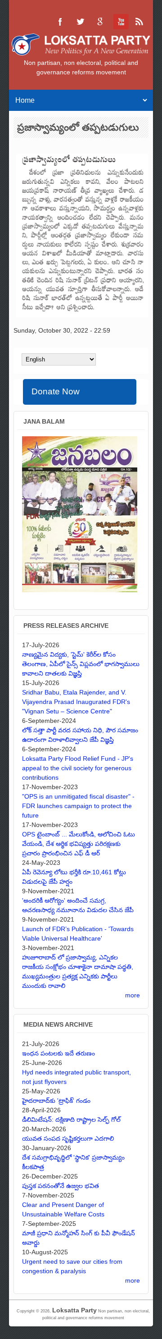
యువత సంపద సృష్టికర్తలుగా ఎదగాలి (68, 1138)
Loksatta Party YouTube (120, 22)
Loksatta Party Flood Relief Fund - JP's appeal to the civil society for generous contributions (77, 768)
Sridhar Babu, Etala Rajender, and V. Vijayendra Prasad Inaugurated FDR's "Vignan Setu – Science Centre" (76, 702)
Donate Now (56, 391)
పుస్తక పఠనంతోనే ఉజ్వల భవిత (60, 1185)
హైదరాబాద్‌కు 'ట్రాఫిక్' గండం (56, 1100)
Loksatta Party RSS (139, 22)
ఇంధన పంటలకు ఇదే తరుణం (58, 1053)
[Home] (81, 53)
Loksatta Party (74, 1310)
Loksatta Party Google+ (100, 22)
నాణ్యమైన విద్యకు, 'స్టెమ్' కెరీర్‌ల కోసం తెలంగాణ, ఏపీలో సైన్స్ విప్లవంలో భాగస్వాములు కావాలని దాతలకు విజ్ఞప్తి (81, 664)
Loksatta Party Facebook (60, 22)
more (132, 995)
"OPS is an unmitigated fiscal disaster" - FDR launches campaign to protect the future (78, 806)
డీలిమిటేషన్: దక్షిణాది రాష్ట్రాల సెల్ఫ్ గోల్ (71, 1119)
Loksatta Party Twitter (80, 22)
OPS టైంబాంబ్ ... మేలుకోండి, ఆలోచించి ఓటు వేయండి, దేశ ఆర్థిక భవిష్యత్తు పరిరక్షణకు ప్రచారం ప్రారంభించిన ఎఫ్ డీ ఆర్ (78, 844)
